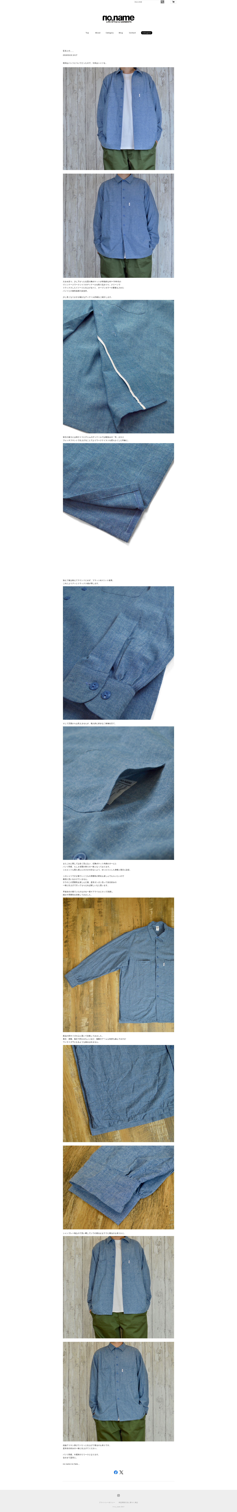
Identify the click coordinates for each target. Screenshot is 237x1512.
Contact (132, 33)
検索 (162, 1)
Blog (121, 33)
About (98, 33)
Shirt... (68, 51)
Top (87, 33)
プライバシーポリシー (107, 1502)
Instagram (146, 33)
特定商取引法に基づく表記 (128, 1502)
